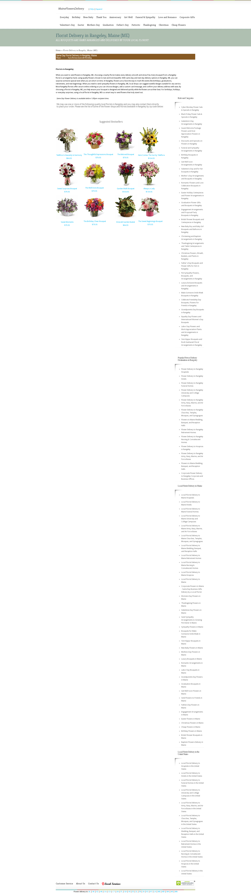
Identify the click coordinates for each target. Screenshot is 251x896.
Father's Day (122, 24)
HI (129, 892)
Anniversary (115, 17)
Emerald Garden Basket (125, 222)
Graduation (108, 24)
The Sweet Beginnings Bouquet (150, 221)
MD (163, 892)
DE (118, 892)
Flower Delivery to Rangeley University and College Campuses (192, 393)
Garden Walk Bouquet (125, 189)
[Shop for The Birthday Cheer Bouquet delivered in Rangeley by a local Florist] (94, 219)
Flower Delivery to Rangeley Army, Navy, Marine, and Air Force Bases (192, 403)
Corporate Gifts (187, 17)
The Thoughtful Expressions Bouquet (98, 154)
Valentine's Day (67, 24)
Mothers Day (93, 24)
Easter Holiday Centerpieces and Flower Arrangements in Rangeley (192, 196)
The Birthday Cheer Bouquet (95, 221)
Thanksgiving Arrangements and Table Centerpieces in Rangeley (192, 246)
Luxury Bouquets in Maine (191, 659)
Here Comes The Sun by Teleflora (151, 155)
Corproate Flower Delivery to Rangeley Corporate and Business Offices (192, 476)
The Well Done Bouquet (94, 188)
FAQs (92, 9)
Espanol (99, 9)
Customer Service (64, 883)
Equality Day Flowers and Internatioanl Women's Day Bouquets (192, 319)
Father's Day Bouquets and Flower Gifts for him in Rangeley (192, 266)
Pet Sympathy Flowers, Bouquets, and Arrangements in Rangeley (191, 276)
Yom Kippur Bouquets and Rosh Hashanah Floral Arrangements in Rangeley (191, 342)
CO (109, 892)
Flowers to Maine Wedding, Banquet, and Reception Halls (192, 423)
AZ (97, 892)
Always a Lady (149, 189)
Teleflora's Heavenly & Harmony (69, 155)
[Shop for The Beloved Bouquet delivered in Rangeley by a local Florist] (126, 152)
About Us (80, 883)
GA (125, 892)
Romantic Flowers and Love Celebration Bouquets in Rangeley (192, 186)
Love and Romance (167, 17)
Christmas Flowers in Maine (192, 723)
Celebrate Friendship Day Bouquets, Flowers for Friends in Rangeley (191, 303)
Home (58, 50)
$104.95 (151, 158)
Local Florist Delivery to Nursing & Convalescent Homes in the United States (192, 854)
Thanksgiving (149, 24)
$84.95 (69, 158)
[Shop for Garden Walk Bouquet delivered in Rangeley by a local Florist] (126, 186)
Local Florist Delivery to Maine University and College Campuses (190, 519)
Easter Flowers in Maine (190, 719)
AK (93, 892)
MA (168, 892)
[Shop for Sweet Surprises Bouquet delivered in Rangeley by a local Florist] (67, 186)
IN (140, 892)
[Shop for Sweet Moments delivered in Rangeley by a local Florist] (67, 220)
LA (155, 892)
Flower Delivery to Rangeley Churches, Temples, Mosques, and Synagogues (192, 413)
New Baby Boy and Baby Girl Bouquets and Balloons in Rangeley (192, 229)
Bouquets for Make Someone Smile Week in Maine (190, 634)
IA (143, 892)
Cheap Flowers (179, 24)
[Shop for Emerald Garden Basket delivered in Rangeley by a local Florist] (126, 220)
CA (105, 892)
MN (176, 892)
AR (101, 892)
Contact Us (93, 883)
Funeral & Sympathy (145, 17)
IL (136, 892)
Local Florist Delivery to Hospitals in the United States (190, 766)
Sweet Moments (67, 222)
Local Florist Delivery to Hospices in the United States (190, 864)
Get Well (128, 17)
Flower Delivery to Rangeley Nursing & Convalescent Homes (192, 439)
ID (133, 892)
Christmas (164, 24)
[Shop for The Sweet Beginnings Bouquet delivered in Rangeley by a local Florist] (149, 219)
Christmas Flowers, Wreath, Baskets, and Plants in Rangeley (192, 256)
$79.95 (98, 158)
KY (151, 892)
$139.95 (149, 192)
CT (114, 892)
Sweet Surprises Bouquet (67, 189)
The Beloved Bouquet (125, 154)
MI (172, 892)
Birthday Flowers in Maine (191, 731)
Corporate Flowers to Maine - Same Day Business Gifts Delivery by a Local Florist (192, 589)
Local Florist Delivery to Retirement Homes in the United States (191, 844)
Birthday (76, 17)
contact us (64, 58)
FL (121, 892)
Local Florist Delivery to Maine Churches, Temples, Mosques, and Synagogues (192, 538)
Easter (81, 24)
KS (147, 892)
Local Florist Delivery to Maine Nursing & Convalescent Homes (190, 565)
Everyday (64, 17)
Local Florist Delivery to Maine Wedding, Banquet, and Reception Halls (191, 548)
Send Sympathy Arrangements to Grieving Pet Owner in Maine (191, 620)
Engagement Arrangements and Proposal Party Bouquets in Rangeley (192, 212)
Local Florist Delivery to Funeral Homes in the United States (192, 783)
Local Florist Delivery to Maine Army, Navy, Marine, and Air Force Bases (191, 529)
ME (159, 892)
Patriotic (136, 24)
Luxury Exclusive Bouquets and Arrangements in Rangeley (191, 286)
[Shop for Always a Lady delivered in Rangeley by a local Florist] (149, 186)
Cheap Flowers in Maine (190, 727)
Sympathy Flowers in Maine (192, 627)
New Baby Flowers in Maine (192, 648)
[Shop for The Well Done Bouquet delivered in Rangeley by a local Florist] (94, 186)
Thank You (101, 17)
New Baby (88, 17)
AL (89, 892)
